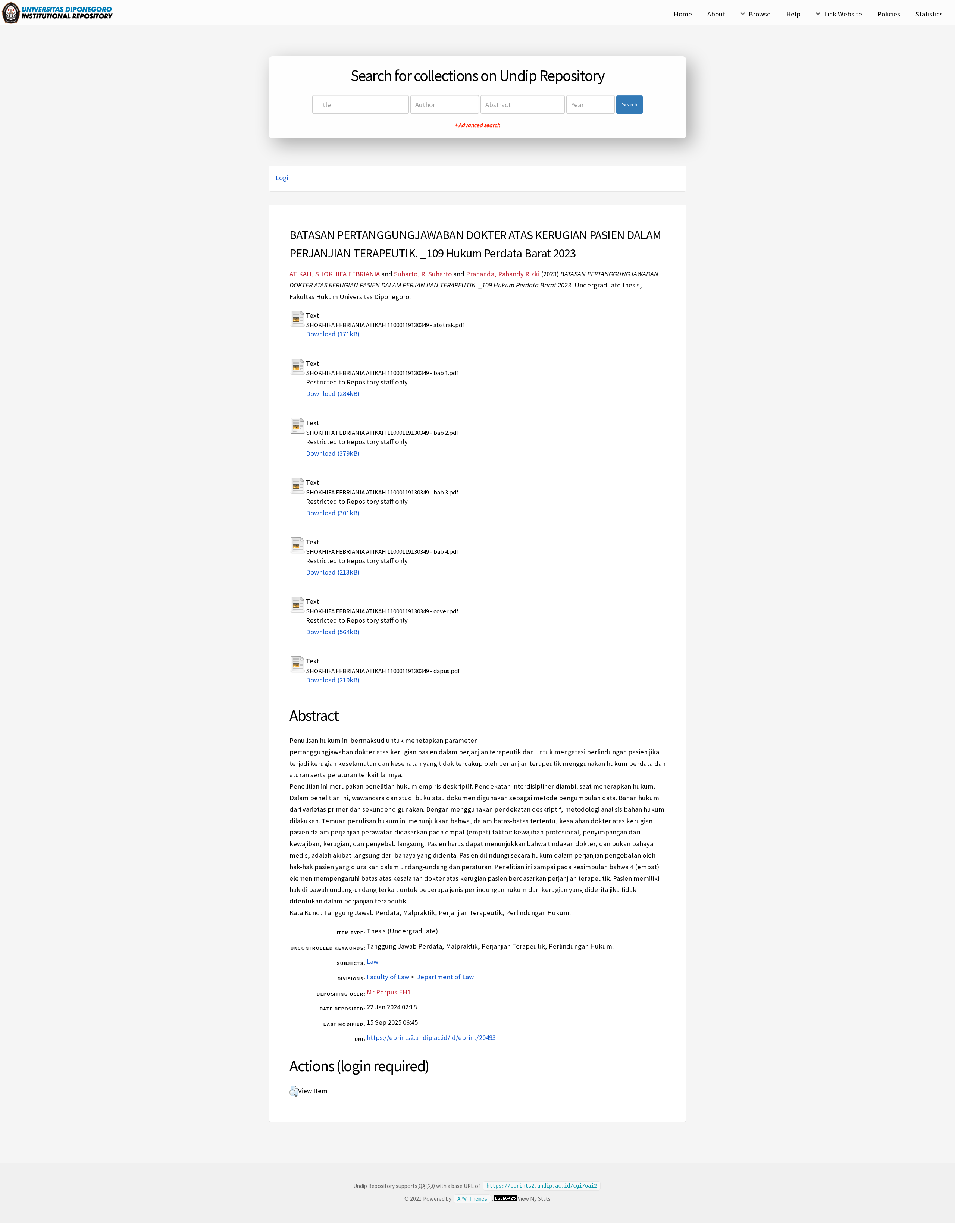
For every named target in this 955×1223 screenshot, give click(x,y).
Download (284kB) (333, 393)
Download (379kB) (333, 453)
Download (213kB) (333, 572)
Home (683, 14)
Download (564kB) (333, 632)
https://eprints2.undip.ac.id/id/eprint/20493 (431, 1037)
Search (629, 104)
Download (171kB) (333, 334)
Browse (760, 14)
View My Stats (534, 1198)
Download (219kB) (333, 680)
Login (284, 177)
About (716, 14)
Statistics (929, 14)
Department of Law (445, 976)
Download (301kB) (333, 513)
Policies (888, 14)
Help (793, 14)
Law (372, 961)
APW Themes (472, 1199)
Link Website (843, 14)
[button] (293, 1091)
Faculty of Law (388, 976)
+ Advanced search (477, 125)
